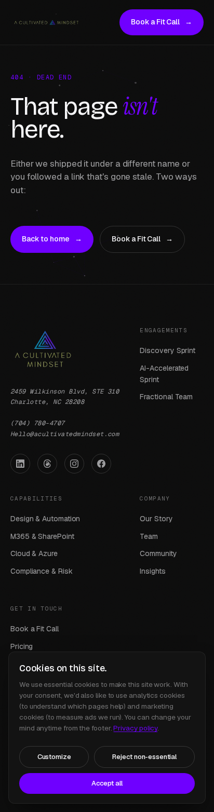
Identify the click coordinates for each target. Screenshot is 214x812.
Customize (54, 756)
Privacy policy (135, 728)
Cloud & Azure (34, 553)
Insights (152, 571)
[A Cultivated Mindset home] (46, 22)
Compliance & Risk (41, 571)
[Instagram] (74, 463)
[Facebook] (101, 463)
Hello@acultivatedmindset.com (64, 434)
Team (149, 536)
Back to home (52, 238)
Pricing (21, 646)
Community (158, 553)
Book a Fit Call (161, 21)
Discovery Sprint (167, 350)
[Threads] (47, 463)
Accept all (107, 783)
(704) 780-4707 (37, 423)
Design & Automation (45, 518)
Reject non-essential (144, 756)
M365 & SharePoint (42, 536)
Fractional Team (166, 396)
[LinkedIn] (20, 463)
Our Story (156, 518)
